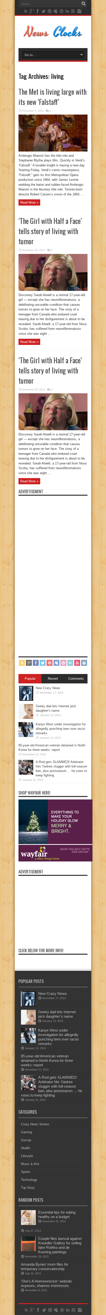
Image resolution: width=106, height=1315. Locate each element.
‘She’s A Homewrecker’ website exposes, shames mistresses (46, 1283)
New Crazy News (48, 688)
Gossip (26, 1140)
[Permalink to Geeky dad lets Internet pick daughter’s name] (25, 718)
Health (25, 1148)
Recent (53, 678)
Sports (25, 1172)
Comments (76, 678)
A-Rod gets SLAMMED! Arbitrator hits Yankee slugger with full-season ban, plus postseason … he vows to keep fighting (51, 1086)
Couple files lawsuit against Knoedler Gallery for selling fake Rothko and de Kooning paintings (60, 1245)
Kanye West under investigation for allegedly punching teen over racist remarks (61, 728)
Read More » (29, 202)
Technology (29, 1180)
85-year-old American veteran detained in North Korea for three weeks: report (47, 1060)
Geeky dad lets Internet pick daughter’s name (57, 1014)
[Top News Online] (53, 36)
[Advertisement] (55, 572)
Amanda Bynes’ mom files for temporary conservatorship (44, 1266)
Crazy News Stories (35, 1124)
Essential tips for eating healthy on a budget (56, 1214)
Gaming (26, 1132)
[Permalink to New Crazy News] (25, 700)
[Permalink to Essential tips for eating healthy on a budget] (28, 1224)
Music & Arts (30, 1164)
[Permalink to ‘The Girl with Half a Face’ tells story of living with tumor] (53, 290)
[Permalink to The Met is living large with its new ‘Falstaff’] (53, 150)
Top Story (28, 1188)
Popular (30, 678)
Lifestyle (27, 1156)
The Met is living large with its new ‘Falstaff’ (52, 97)
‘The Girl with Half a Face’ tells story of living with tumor (50, 231)
